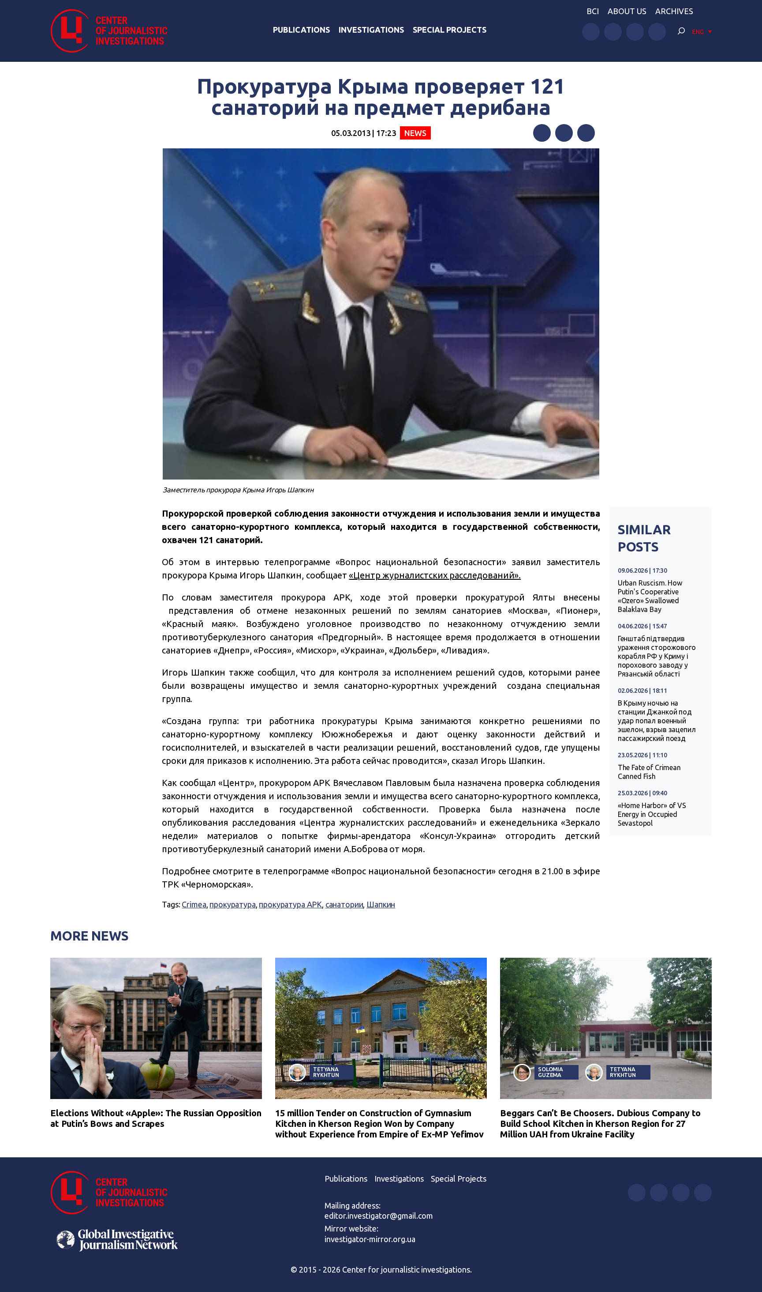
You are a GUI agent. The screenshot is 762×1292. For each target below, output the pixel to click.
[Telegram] (586, 133)
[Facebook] (542, 133)
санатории (344, 904)
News (415, 132)
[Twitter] (564, 133)
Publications (301, 29)
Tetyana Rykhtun (326, 1072)
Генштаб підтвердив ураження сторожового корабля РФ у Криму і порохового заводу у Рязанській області (657, 656)
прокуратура (232, 904)
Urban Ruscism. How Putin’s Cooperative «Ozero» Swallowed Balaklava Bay (650, 596)
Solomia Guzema (550, 1072)
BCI (592, 11)
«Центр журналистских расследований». (435, 575)
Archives (674, 11)
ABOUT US (627, 11)
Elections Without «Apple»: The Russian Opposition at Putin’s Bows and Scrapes (155, 1118)
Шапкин (380, 904)
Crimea (194, 904)
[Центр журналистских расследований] (113, 31)
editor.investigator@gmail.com (379, 1215)
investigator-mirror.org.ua (370, 1239)
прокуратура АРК (290, 904)
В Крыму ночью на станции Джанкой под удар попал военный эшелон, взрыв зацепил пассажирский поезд (657, 720)
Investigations (371, 29)
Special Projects (449, 29)
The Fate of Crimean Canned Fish (649, 771)
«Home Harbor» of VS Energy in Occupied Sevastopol (652, 814)
